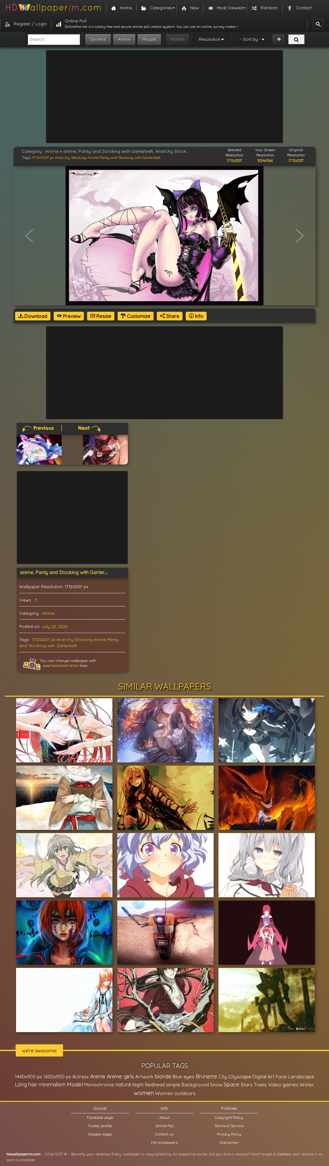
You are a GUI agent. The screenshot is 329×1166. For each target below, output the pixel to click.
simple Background (187, 1085)
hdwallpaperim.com (23, 1154)
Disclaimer (229, 1142)
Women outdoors (175, 1093)
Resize (103, 316)
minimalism (52, 1084)
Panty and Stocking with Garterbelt (129, 157)
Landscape (301, 1076)
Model (75, 1084)
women (144, 1093)
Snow (216, 1085)
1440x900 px (28, 1077)
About (164, 1117)
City (222, 1077)
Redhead (155, 1085)
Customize (138, 316)
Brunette (206, 1076)
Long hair (26, 1084)
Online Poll (164, 1125)
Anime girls (120, 1076)
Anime (124, 39)
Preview (71, 316)
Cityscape (239, 1076)
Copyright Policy (229, 1117)
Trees (260, 1084)
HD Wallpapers (164, 1142)
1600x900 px (57, 1077)
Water (307, 1085)
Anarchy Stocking (70, 157)
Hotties (177, 39)
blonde (163, 1076)
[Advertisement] (164, 97)
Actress (80, 1077)
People (149, 39)
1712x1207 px (43, 157)
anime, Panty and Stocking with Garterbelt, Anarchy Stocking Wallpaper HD (103, 572)
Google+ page (100, 1134)
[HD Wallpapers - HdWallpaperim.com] (53, 8)
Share (172, 316)
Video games (283, 1085)
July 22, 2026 (54, 626)
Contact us (164, 1134)
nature (123, 1084)
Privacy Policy (229, 1134)
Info (198, 316)
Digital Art (263, 1077)
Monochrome (99, 1085)
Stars (247, 1085)
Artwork (144, 1077)
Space (231, 1084)
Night (138, 1085)
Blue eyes (183, 1077)
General (98, 39)
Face (281, 1076)
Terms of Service (229, 1125)
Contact (284, 1154)
